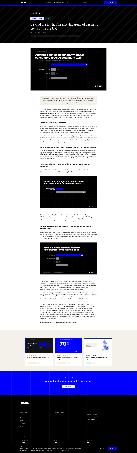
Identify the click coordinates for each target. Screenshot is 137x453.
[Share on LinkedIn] (36, 13)
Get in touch (91, 419)
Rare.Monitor (76, 2)
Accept (112, 448)
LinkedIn (23, 426)
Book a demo (110, 2)
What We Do (48, 2)
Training (84, 2)
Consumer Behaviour (62, 36)
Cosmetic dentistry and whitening (46, 36)
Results (68, 2)
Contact (22, 420)
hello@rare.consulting (93, 412)
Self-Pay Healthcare (74, 36)
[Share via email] (39, 13)
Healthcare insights (59, 412)
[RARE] (23, 2)
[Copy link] (42, 13)
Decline (102, 448)
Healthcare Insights (59, 2)
